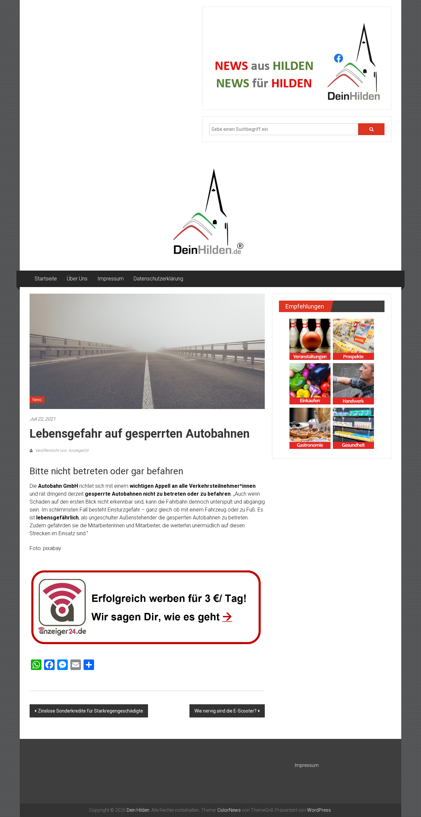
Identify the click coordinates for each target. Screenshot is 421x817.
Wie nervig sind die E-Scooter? (225, 711)
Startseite (46, 279)
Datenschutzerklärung (158, 279)
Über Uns (77, 279)
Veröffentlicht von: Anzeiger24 (61, 450)
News (37, 399)
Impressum (110, 279)
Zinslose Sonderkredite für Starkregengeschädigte (90, 711)
